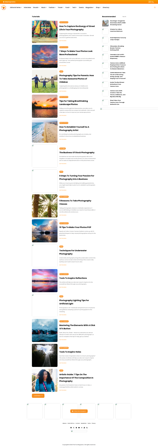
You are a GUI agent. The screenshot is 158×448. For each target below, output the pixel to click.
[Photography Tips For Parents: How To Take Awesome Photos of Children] (45, 81)
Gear (61, 71)
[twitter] (73, 427)
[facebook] (71, 427)
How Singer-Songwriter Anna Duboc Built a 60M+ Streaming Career (118, 23)
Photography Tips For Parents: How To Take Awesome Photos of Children (76, 78)
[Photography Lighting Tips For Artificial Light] (45, 305)
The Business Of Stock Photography (76, 152)
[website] (84, 427)
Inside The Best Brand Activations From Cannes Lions (117, 84)
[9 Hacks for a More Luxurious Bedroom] (105, 31)
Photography (64, 196)
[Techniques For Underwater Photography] (45, 255)
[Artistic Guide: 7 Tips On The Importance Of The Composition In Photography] (45, 380)
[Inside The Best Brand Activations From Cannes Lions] (105, 84)
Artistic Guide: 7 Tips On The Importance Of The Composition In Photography (76, 377)
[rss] (87, 427)
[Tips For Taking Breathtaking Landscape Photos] (45, 106)
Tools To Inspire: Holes (70, 352)
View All (124, 16)
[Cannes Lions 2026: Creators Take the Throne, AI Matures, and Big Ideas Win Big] (105, 93)
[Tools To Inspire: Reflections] (45, 280)
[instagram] (76, 427)
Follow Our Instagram (80, 411)
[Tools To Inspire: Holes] (45, 355)
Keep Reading (62, 40)
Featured (62, 148)
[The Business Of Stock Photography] (45, 156)
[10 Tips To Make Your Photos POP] (45, 230)
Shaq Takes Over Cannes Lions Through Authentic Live (117, 102)
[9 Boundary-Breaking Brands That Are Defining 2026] (105, 48)
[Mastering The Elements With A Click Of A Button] (45, 330)
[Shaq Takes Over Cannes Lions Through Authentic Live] (105, 102)
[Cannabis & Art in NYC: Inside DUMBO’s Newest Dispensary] (105, 57)
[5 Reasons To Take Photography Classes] (45, 205)
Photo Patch (64, 22)
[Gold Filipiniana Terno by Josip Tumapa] (105, 40)
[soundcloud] (81, 427)
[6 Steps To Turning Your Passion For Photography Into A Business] (45, 180)
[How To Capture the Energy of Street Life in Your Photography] (45, 31)
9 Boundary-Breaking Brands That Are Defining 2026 (117, 48)
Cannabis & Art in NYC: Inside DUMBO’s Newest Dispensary (117, 56)
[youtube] (79, 427)
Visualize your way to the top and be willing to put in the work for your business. (40, 2)
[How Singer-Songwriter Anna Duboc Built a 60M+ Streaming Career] (105, 23)
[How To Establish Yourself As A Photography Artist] (45, 131)
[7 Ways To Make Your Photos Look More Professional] (45, 56)
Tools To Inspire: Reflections (73, 278)
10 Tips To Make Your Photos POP (75, 227)
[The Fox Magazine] (3, 7)
